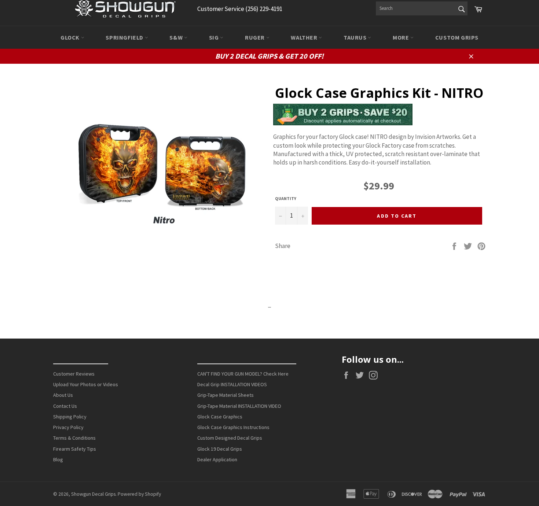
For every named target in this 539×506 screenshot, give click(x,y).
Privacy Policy (68, 427)
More (401, 37)
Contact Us (65, 406)
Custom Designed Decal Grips (229, 438)
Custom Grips (456, 37)
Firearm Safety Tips (74, 449)
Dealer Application (217, 459)
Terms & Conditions (74, 438)
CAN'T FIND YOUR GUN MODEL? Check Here (243, 373)
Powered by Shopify (139, 494)
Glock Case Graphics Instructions (233, 427)
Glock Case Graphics (219, 416)
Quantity (285, 198)
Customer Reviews (74, 373)
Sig (214, 37)
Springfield (125, 37)
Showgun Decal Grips (93, 494)
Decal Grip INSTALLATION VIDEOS (232, 384)
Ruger (255, 37)
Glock (70, 37)
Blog (58, 459)
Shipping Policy (70, 416)
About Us (63, 395)
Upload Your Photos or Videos (85, 384)
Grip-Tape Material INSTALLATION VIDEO (239, 406)
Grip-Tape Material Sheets (225, 395)
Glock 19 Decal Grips (219, 449)
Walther (305, 37)
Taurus (356, 37)
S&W (176, 37)
